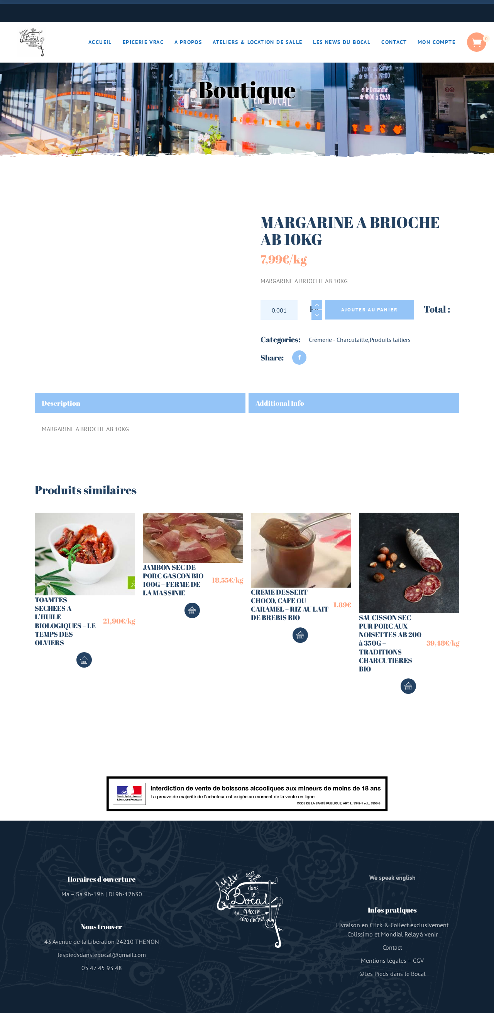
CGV (418, 960)
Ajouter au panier (369, 309)
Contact (392, 947)
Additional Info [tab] (279, 403)
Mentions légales (383, 960)
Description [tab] (61, 403)
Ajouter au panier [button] (84, 660)
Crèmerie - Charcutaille (338, 339)
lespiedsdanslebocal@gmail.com (102, 955)
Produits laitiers (390, 339)
